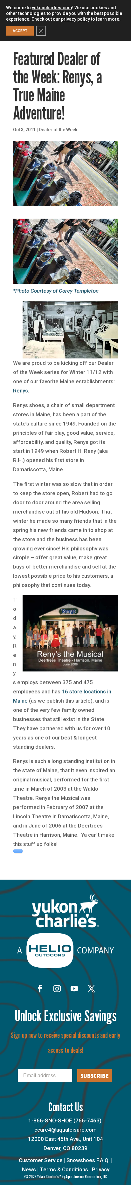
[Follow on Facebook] (39, 988)
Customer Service (41, 1160)
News (29, 1169)
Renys (20, 390)
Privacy (100, 1169)
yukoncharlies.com (52, 7)
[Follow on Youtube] (74, 988)
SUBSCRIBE (94, 1076)
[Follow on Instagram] (57, 988)
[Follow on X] (91, 988)
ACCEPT (19, 31)
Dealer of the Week (58, 129)
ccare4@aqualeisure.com (65, 1130)
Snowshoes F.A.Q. (88, 1160)
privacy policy (75, 19)
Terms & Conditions (64, 1169)
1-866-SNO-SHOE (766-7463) (64, 1120)
